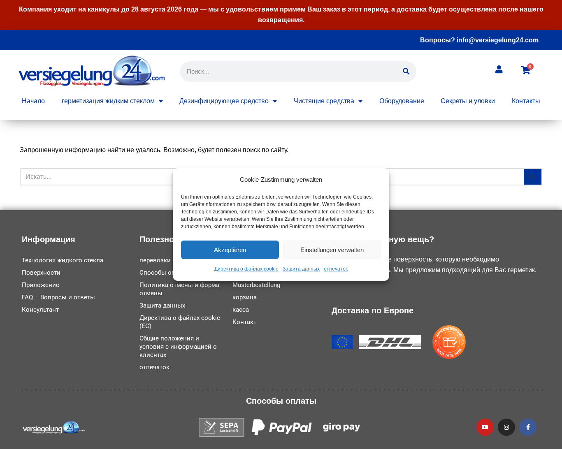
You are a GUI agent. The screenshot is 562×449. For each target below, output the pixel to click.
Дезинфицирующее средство (224, 100)
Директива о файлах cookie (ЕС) (179, 322)
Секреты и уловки (468, 100)
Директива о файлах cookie (246, 269)
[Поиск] (406, 71)
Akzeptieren (230, 249)
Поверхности (41, 272)
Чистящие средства (324, 100)
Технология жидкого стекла (62, 260)
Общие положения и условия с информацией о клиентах (178, 347)
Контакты (526, 100)
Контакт (244, 322)
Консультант (40, 309)
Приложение (40, 285)
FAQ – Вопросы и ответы (58, 297)
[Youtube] (485, 427)
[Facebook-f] (527, 427)
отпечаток (336, 269)
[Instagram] (506, 427)
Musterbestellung (256, 285)
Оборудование (401, 100)
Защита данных (301, 269)
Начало (33, 100)
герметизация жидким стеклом (108, 100)
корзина (244, 297)
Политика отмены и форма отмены (179, 289)
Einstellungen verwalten (332, 249)
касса (240, 309)
